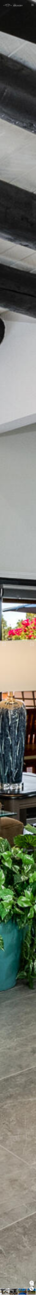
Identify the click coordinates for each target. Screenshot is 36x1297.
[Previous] (4, 644)
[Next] (32, 644)
